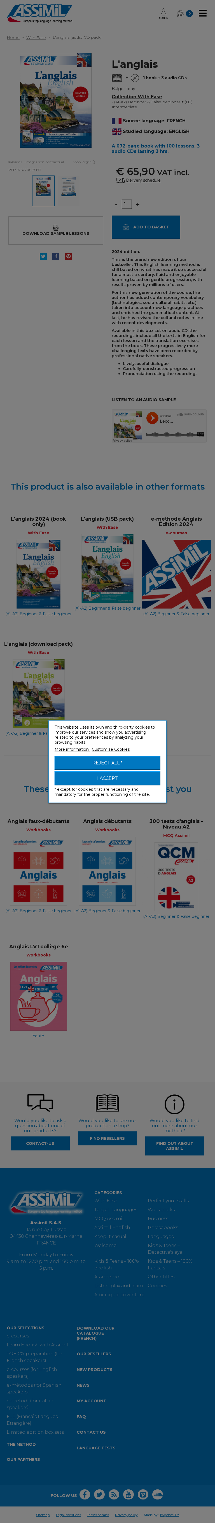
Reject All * (107, 762)
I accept (107, 778)
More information (72, 749)
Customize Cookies (111, 749)
